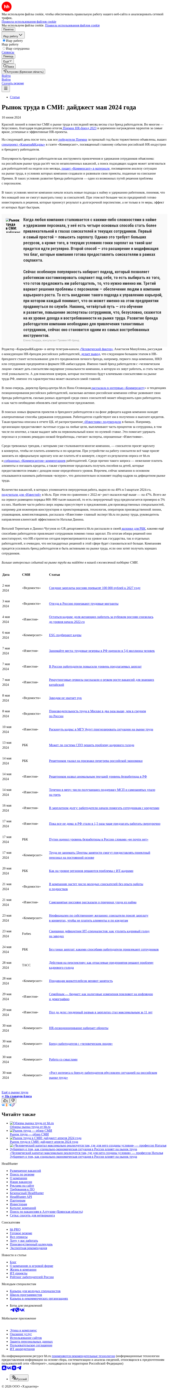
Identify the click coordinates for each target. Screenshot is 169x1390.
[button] (6, 76)
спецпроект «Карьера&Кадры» (23, 144)
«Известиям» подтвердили (102, 422)
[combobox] (19, 1377)
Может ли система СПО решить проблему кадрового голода (91, 745)
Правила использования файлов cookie (72, 25)
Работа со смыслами (63, 1059)
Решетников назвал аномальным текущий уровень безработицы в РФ (98, 776)
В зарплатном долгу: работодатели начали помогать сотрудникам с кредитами (104, 808)
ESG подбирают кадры (65, 635)
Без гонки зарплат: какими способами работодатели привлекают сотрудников (104, 949)
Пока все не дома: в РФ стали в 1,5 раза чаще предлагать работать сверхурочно (104, 823)
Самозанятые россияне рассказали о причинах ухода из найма (92, 902)
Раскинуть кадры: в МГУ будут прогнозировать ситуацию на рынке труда (101, 729)
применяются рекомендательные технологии (83, 1356)
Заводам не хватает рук (65, 698)
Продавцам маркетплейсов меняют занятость (81, 981)
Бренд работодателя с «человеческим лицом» (81, 1043)
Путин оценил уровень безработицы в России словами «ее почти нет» (98, 839)
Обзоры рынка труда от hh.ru (30, 1127)
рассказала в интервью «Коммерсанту (118, 388)
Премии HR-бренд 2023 (79, 128)
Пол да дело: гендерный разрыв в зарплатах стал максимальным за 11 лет (101, 1012)
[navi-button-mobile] (6, 88)
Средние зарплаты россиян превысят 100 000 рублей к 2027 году (95, 588)
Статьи (15, 97)
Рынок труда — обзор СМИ (29, 1134)
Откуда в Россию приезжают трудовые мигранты (84, 603)
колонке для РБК (133, 528)
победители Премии (72, 139)
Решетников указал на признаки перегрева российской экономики (96, 761)
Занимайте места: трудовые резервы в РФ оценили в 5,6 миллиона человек (102, 650)
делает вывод (90, 354)
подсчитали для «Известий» (21, 494)
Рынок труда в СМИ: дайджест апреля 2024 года (44, 1141)
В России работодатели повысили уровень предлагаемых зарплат (95, 666)
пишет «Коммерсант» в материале (85, 168)
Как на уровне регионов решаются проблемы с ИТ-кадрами (91, 871)
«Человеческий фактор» (96, 349)
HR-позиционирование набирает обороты (78, 1028)
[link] (9, 66)
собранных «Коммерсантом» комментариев (35, 460)
